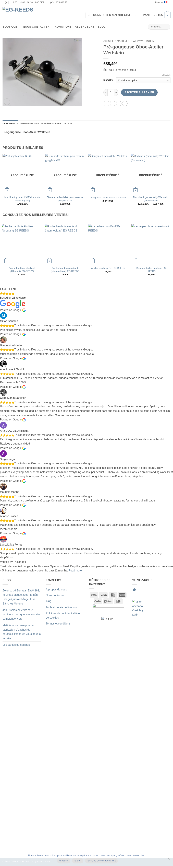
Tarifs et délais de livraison (62, 607)
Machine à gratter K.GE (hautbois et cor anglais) (22, 199)
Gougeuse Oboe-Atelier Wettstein (108, 197)
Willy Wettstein (143, 41)
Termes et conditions (58, 623)
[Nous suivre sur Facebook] (138, 589)
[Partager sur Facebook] (106, 103)
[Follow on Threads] (155, 589)
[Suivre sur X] (151, 589)
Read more (75, 570)
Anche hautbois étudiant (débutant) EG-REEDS (22, 270)
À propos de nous (56, 589)
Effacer (166, 75)
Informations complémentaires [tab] (40, 123)
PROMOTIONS (62, 26)
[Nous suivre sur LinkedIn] (159, 589)
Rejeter (78, 860)
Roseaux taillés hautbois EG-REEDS (151, 270)
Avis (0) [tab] (68, 123)
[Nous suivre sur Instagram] (142, 589)
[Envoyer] (167, 27)
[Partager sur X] (112, 103)
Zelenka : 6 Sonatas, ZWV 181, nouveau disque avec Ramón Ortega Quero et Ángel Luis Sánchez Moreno (21, 597)
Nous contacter (36, 26)
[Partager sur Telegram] (125, 103)
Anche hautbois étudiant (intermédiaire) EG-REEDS (65, 270)
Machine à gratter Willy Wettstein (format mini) (150, 199)
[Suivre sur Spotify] (134, 589)
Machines (123, 41)
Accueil (108, 41)
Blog (102, 26)
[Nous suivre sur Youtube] (163, 589)
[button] (156, 15)
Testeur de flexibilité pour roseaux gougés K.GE (65, 199)
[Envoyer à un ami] (118, 103)
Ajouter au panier (139, 92)
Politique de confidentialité (101, 860)
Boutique (10, 26)
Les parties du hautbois (16, 644)
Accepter (64, 860)
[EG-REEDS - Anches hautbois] (20, 13)
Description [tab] (10, 123)
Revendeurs (85, 26)
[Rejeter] (168, 859)
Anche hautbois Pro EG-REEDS (108, 268)
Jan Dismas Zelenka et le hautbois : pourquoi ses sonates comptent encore (22, 614)
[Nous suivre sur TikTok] (146, 589)
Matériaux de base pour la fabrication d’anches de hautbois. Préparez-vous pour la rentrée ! (22, 632)
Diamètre (108, 80)
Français (159, 2)
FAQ (48, 601)
